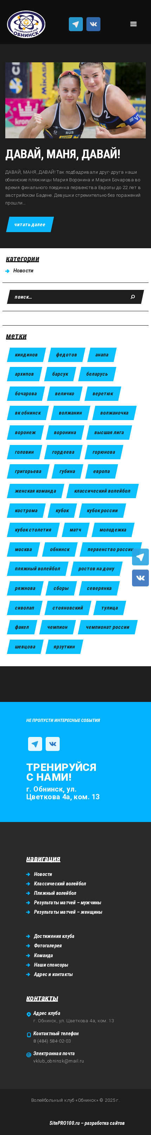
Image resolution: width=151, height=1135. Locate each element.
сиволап (24, 608)
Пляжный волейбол (55, 893)
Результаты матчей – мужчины (67, 902)
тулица (110, 608)
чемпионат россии (107, 627)
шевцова (25, 646)
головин (24, 452)
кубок (62, 510)
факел (22, 627)
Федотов (66, 354)
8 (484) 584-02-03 (52, 1041)
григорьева (28, 471)
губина (67, 471)
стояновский (68, 608)
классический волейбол (102, 491)
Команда (43, 955)
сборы (61, 588)
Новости (23, 270)
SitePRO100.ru (65, 1123)
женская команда (35, 491)
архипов (24, 374)
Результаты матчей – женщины (68, 912)
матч (75, 530)
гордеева (63, 452)
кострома (26, 510)
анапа (102, 354)
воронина (65, 432)
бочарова (26, 393)
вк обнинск (27, 413)
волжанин (70, 413)
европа (102, 471)
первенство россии (110, 549)
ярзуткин (64, 646)
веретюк (103, 393)
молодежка (113, 530)
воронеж (25, 432)
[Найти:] (75, 297)
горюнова (104, 452)
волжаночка (114, 413)
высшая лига (109, 432)
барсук (60, 374)
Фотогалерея (48, 945)
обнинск (60, 549)
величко (64, 393)
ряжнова (25, 588)
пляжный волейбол (37, 568)
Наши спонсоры (51, 965)
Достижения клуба (54, 936)
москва (23, 549)
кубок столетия (33, 530)
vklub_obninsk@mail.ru (58, 1061)
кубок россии (102, 510)
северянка (99, 588)
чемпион (57, 627)
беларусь (97, 374)
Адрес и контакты (53, 974)
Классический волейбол (60, 883)
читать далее (30, 224)
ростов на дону (96, 568)
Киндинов (26, 354)
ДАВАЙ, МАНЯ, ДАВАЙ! (62, 154)
